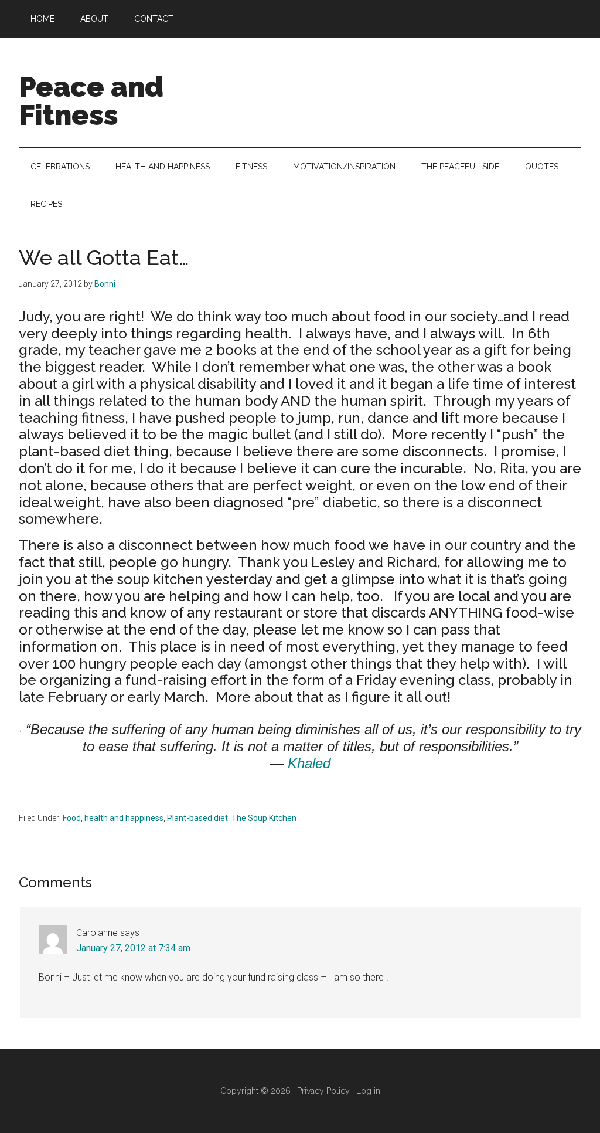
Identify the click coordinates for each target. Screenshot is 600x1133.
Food (72, 818)
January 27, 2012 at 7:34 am (133, 948)
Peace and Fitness (91, 100)
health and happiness (123, 818)
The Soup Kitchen (263, 818)
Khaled (309, 763)
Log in (368, 1090)
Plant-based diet (197, 818)
